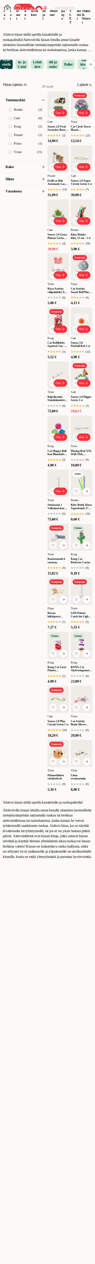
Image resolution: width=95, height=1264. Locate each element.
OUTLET (70, 12)
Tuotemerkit (79, 10)
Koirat (5, 10)
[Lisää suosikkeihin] (53, 112)
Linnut (25, 10)
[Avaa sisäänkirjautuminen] (7, 8)
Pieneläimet (18, 10)
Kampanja (63, 10)
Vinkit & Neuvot (86, 16)
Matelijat (44, 10)
